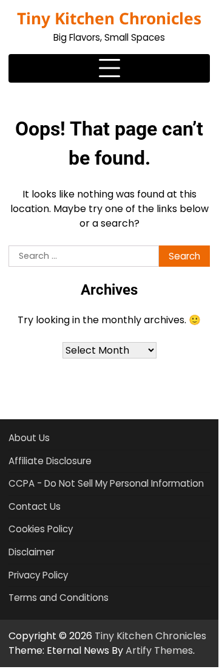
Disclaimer (31, 552)
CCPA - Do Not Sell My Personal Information (106, 483)
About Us (29, 437)
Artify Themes (159, 650)
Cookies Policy (40, 529)
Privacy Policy (38, 575)
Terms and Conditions (58, 597)
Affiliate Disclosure (50, 460)
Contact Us (34, 506)
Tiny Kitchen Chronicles (109, 18)
